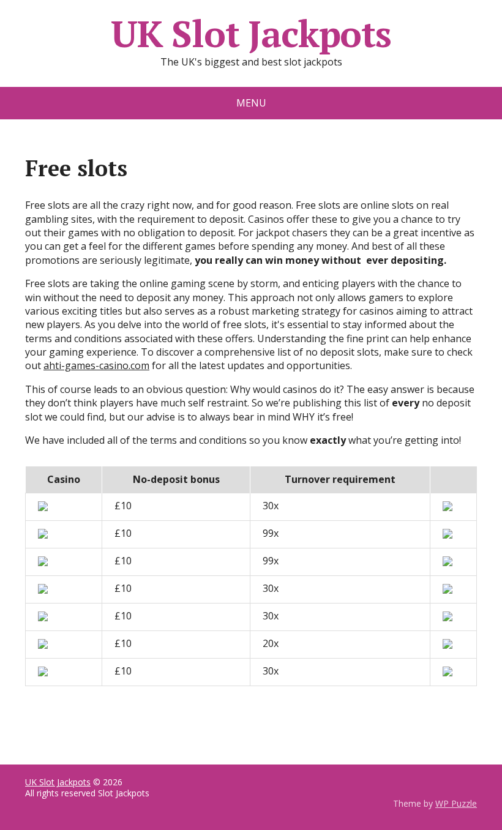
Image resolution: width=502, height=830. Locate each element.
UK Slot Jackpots (251, 33)
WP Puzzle (456, 803)
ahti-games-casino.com (96, 365)
